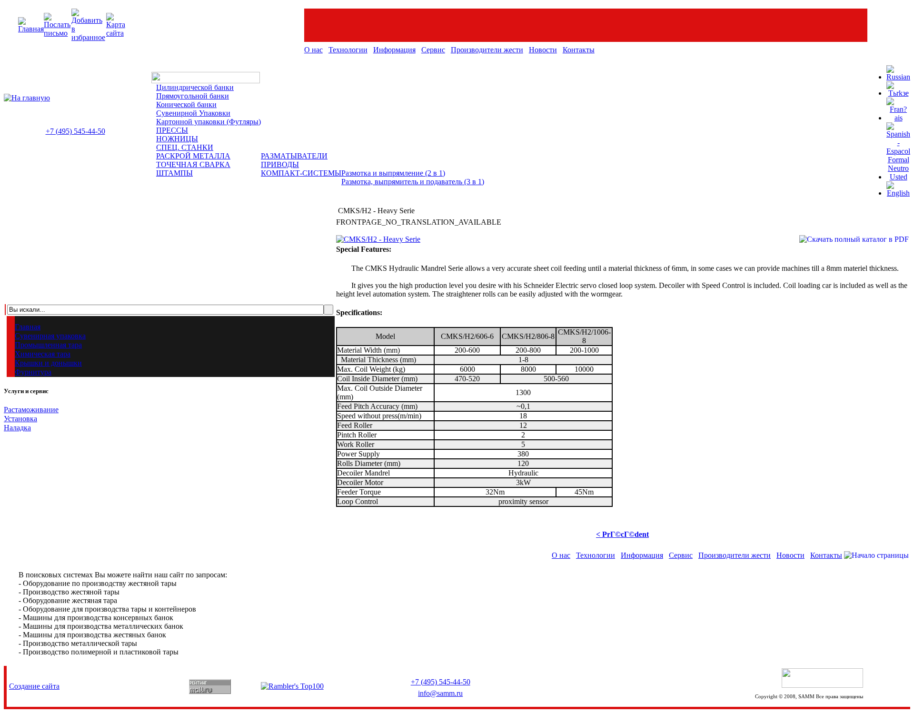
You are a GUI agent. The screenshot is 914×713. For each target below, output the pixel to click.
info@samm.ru (440, 693)
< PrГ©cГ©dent (622, 534)
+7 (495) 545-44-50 (75, 131)
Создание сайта (34, 686)
